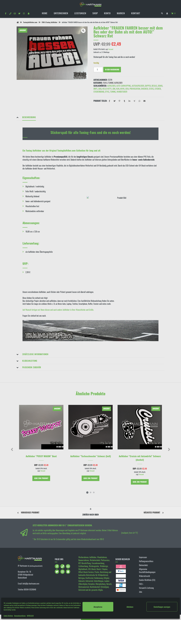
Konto (107, 13)
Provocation (135, 88)
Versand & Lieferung (146, 587)
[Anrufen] (10, 13)
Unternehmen (61, 13)
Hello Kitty (107, 88)
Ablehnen (130, 606)
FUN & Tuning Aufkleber (49, 22)
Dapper (148, 85)
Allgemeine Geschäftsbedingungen (147, 571)
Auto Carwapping (123, 85)
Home (44, 13)
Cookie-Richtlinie (8, 616)
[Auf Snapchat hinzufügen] (28, 13)
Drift (95, 88)
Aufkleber (111, 85)
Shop (95, 13)
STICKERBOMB (98, 91)
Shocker (144, 88)
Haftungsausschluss (146, 561)
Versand (110, 49)
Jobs (140, 591)
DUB (99, 88)
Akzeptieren (98, 606)
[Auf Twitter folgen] (19, 13)
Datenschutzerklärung (20, 616)
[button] (83, 30)
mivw (122, 88)
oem (127, 88)
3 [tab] (93, 492)
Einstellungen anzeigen (162, 606)
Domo (160, 85)
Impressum (143, 557)
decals (154, 85)
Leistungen (80, 13)
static (151, 88)
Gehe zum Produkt (41, 478)
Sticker (158, 88)
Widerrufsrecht (144, 576)
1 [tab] (87, 492)
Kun (117, 88)
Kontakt (135, 13)
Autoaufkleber (138, 85)
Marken (121, 13)
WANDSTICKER (122, 91)
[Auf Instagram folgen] (24, 13)
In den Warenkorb (112, 69)
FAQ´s (141, 583)
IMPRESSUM (30, 616)
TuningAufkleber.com (30, 22)
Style (107, 91)
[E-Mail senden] (14, 13)
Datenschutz (143, 565)
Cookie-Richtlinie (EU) (147, 579)
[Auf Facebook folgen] (5, 13)
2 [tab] (90, 492)
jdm (113, 88)
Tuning (113, 91)
